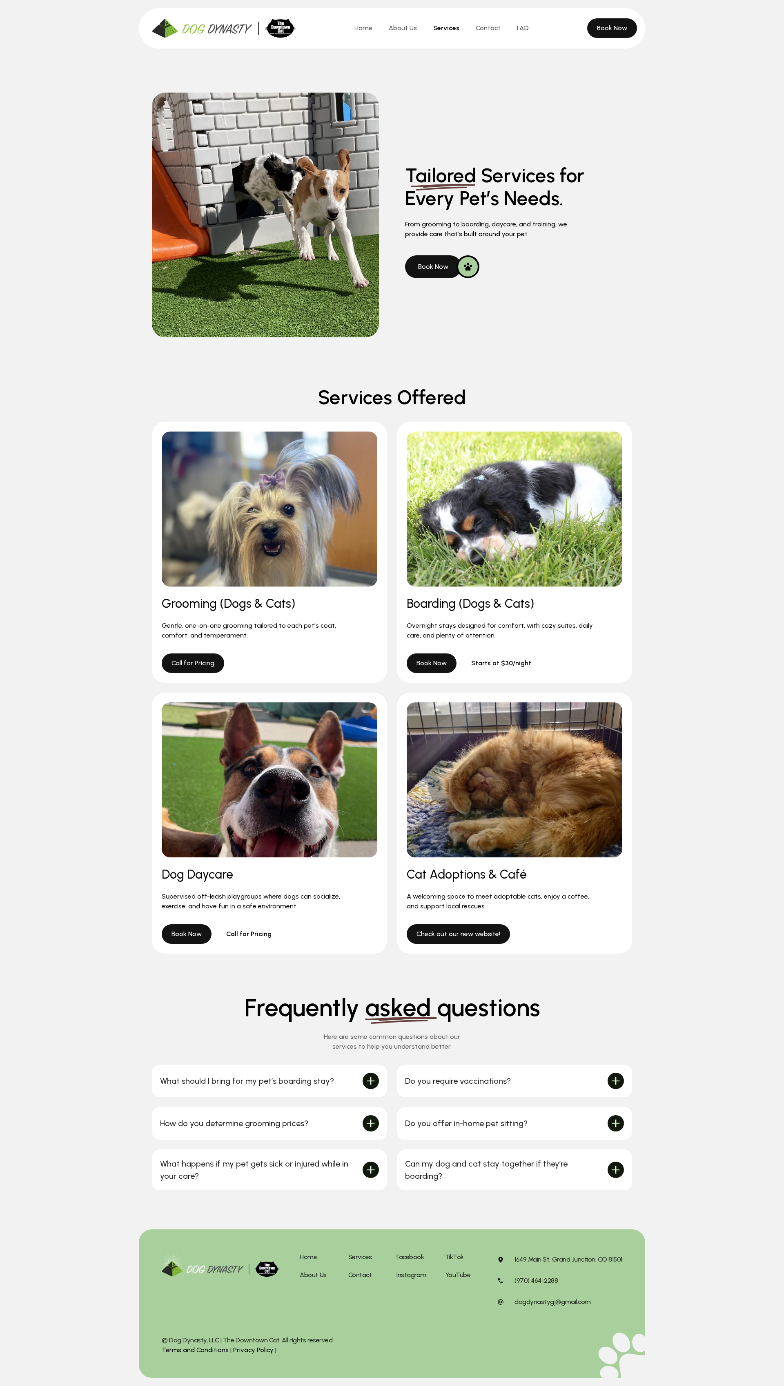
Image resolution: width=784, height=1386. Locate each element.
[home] (224, 28)
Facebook (410, 1257)
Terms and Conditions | (197, 1350)
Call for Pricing (193, 663)
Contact (488, 28)
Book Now (612, 28)
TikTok (454, 1257)
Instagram (411, 1275)
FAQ (523, 28)
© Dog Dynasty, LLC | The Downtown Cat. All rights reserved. (248, 1340)
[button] (269, 1081)
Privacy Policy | (254, 1350)
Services (446, 28)
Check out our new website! (458, 934)
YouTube (458, 1275)
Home (363, 28)
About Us (403, 28)
